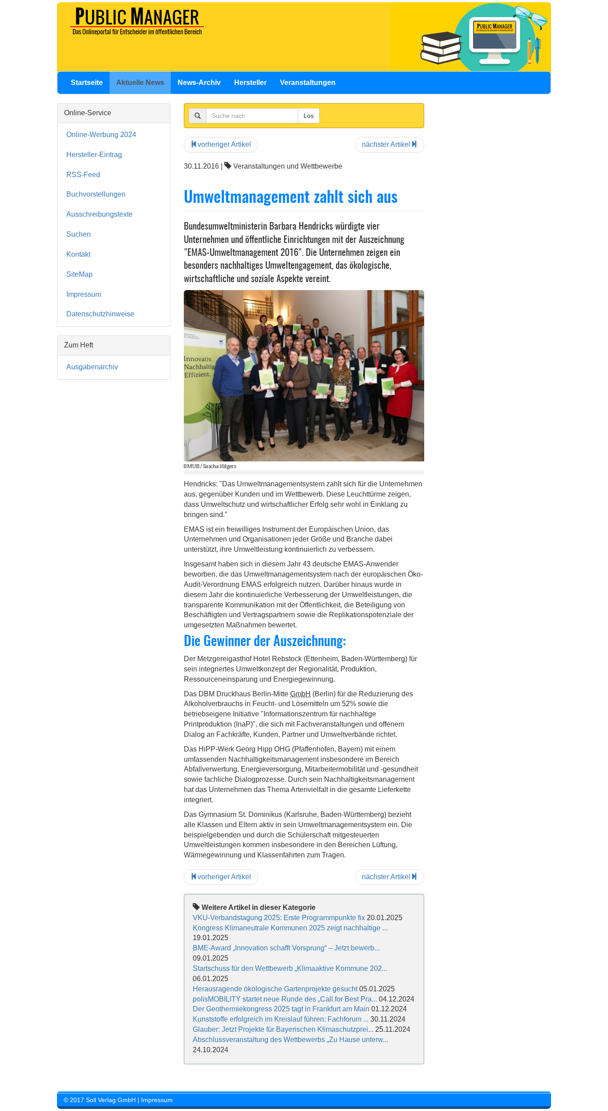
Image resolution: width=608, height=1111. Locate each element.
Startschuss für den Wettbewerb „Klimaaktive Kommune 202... (290, 968)
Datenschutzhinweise (100, 314)
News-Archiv (199, 82)
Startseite (87, 82)
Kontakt (78, 254)
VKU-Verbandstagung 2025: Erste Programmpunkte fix (279, 917)
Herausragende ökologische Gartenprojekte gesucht (275, 989)
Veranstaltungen (308, 82)
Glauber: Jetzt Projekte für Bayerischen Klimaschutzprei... (283, 1029)
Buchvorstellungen (96, 194)
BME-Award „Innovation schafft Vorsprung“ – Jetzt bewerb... (286, 948)
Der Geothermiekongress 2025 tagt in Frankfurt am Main (281, 1009)
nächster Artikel (386, 144)
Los (309, 115)
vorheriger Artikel (224, 144)
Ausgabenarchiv (92, 367)
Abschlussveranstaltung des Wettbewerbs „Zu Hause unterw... (290, 1039)
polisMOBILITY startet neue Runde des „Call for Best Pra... (285, 999)
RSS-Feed (83, 174)
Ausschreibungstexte (99, 214)
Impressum (83, 294)
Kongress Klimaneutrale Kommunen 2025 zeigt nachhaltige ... (290, 928)
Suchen (78, 234)
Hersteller (250, 82)
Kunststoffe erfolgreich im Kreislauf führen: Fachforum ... (281, 1019)
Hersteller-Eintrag (94, 154)
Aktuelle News (140, 82)
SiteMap (79, 274)
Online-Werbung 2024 (101, 134)
